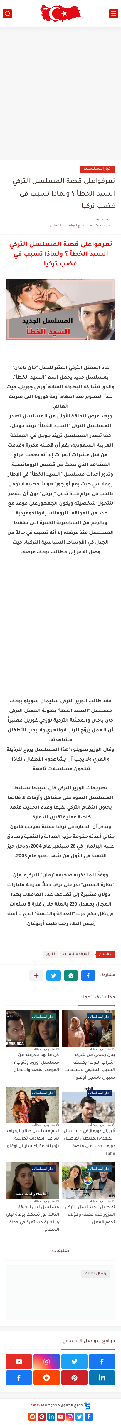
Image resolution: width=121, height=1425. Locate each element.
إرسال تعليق (95, 1274)
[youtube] (19, 1361)
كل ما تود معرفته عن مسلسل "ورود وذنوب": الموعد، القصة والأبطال (36, 1063)
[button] (88, 975)
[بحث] (7, 13)
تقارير (50, 954)
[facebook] (102, 1361)
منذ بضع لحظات (99, 1049)
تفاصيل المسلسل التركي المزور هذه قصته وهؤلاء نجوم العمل (90, 1215)
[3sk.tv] (60, 13)
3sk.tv (35, 1406)
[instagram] (46, 1361)
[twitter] (74, 1361)
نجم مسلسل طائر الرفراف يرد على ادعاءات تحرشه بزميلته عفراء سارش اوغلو (33, 1139)
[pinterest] (74, 1377)
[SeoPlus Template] (87, 1406)
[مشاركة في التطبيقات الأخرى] (36, 975)
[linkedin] (102, 1377)
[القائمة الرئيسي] (113, 13)
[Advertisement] (60, 93)
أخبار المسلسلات (97, 169)
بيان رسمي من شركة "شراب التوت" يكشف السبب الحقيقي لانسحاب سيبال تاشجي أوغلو (90, 1066)
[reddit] (46, 1377)
